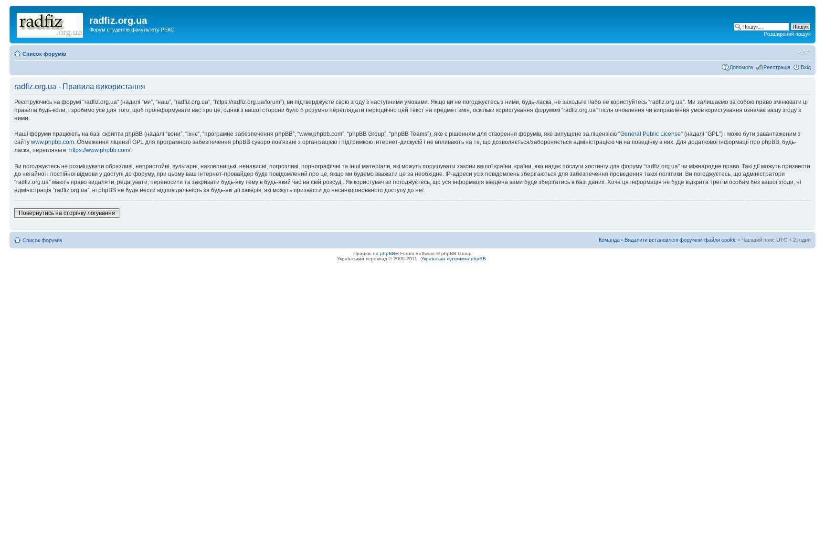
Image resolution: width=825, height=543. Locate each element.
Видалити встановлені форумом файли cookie (680, 240)
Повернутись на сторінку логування (67, 213)
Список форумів (44, 54)
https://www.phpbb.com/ (99, 150)
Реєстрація (776, 67)
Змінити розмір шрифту (804, 52)
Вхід (806, 67)
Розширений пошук (787, 34)
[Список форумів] (50, 23)
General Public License (650, 134)
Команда (609, 240)
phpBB (387, 253)
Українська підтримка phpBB (453, 258)
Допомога (741, 67)
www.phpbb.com (52, 142)
